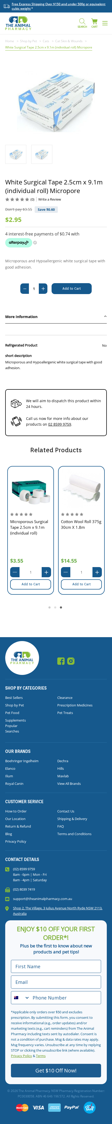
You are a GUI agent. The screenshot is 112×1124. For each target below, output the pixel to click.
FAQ (60, 826)
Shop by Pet (14, 705)
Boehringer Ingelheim (22, 761)
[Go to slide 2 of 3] (56, 608)
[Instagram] (70, 661)
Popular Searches (12, 728)
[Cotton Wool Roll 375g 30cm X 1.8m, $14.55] (30, 488)
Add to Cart (31, 584)
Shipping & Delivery (72, 818)
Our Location (15, 818)
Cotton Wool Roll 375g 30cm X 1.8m (30, 524)
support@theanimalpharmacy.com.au (42, 898)
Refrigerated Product (21, 345)
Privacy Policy (15, 841)
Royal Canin (14, 783)
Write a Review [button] (49, 199)
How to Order (16, 811)
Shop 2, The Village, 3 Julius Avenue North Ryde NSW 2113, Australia (57, 911)
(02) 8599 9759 (24, 869)
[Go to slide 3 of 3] (61, 608)
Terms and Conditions (74, 833)
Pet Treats (65, 712)
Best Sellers (14, 697)
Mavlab (63, 776)
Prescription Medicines (74, 705)
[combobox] (20, 997)
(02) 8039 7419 (24, 889)
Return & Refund (18, 826)
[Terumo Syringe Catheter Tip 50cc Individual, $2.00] (81, 488)
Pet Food (12, 712)
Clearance (64, 697)
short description (18, 355)
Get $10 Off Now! (56, 1070)
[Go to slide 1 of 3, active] (50, 608)
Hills (60, 768)
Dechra (62, 761)
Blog (8, 833)
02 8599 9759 (59, 424)
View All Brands (69, 783)
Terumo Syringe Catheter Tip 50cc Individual (76, 533)
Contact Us (65, 811)
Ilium (9, 776)
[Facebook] (61, 661)
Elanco (10, 768)
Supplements (15, 720)
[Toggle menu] (105, 23)
